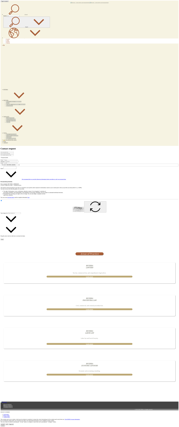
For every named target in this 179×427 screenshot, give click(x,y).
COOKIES (2, 425)
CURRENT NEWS (10, 118)
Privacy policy (6, 415)
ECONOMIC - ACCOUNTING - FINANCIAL (15, 104)
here (29, 197)
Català (7, 40)
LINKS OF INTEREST (11, 138)
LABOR (7, 103)
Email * (2, 163)
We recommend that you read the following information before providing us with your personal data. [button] (44, 179)
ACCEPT (3, 424)
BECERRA (5, 89)
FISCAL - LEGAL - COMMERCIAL (13, 101)
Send (2, 239)
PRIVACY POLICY (8, 405)
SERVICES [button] (6, 100)
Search (4, 15)
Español (8, 39)
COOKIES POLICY (8, 407)
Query (2, 168)
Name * (2, 160)
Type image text (4, 213)
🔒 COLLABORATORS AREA (10, 140)
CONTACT (5, 142)
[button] (15, 14)
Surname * (3, 161)
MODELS (8, 122)
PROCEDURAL (9, 106)
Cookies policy (6, 417)
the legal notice (11, 197)
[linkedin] (3, 45)
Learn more (89, 276)
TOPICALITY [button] (6, 116)
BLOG (4, 141)
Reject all (11, 424)
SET (7, 424)
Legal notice (6, 414)
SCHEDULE (8, 137)
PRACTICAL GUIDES (11, 119)
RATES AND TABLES (11, 121)
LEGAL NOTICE (7, 404)
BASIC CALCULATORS (11, 134)
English (8, 41)
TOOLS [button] (5, 133)
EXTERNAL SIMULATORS (12, 135)
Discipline (4, 164)
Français (8, 42)
